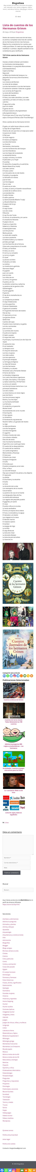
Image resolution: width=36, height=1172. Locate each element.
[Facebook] (4, 675)
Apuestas (6, 930)
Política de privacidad (10, 1135)
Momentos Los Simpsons (11, 1046)
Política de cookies (9, 1144)
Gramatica (6, 991)
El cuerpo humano (9, 972)
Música (5, 1052)
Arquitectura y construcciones (13, 935)
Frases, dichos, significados (12, 983)
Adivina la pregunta (9, 922)
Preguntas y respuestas (11, 1081)
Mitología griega (8, 1041)
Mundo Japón (7, 1049)
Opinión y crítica (8, 1068)
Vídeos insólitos (8, 1118)
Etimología (6, 975)
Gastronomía (7, 985)
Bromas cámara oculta (10, 951)
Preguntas (6, 1078)
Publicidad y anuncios (10, 1089)
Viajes (5, 1110)
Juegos (5, 1020)
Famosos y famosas (9, 977)
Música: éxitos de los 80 (11, 1054)
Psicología (6, 1086)
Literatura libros (8, 1030)
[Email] (24, 675)
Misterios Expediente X (10, 1036)
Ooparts (5, 1065)
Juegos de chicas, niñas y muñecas (14, 1022)
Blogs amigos (7, 948)
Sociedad (6, 1094)
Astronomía (7, 940)
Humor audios (8, 1007)
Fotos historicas (8, 980)
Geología (6, 988)
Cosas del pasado (9, 967)
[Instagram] (14, 675)
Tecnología (6, 1097)
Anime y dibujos (8, 927)
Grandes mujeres (9, 993)
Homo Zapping (8, 1001)
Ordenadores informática (11, 1070)
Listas (7, 822)
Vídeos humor (7, 1116)
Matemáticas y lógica (10, 1033)
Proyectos (6, 1084)
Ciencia (5, 956)
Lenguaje (6, 1025)
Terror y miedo (8, 1102)
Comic (5, 961)
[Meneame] (21, 675)
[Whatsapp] (7, 675)
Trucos (5, 1105)
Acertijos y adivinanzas (10, 919)
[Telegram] (17, 675)
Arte (4, 937)
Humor (5, 1004)
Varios (5, 1107)
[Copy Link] (28, 675)
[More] (31, 675)
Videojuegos (7, 1113)
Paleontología (7, 1073)
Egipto (5, 969)
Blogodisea (18, 3)
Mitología (6, 1038)
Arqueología (7, 932)
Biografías (6, 943)
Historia (5, 996)
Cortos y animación (9, 964)
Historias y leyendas (10, 999)
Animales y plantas (9, 924)
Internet (5, 1017)
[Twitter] (11, 675)
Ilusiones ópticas (8, 1009)
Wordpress (6, 1121)
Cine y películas (8, 959)
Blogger (5, 945)
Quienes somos (8, 1130)
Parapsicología (8, 1076)
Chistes (5, 953)
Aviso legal (6, 1139)
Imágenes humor (8, 1012)
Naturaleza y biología (10, 1060)
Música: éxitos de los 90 (11, 1057)
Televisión (6, 1100)
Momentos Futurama (10, 1044)
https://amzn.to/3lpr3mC (11, 904)
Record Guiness (8, 1092)
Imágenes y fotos (8, 1015)
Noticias (5, 1062)
